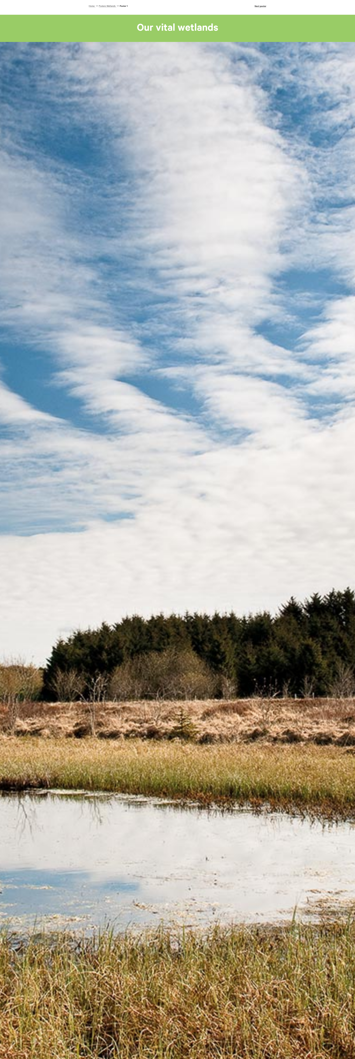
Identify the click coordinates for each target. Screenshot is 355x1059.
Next (260, 5)
